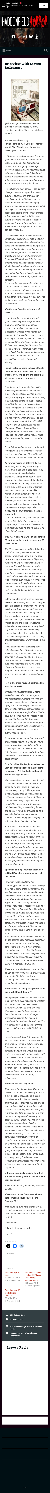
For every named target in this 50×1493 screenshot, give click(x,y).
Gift (43, 5)
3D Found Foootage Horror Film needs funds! (26, 1327)
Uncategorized (16, 1319)
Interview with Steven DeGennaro (23, 66)
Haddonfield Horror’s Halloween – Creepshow (24, 1334)
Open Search (45, 50)
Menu (9, 50)
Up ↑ (25, 1487)
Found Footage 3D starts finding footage (12, 1293)
